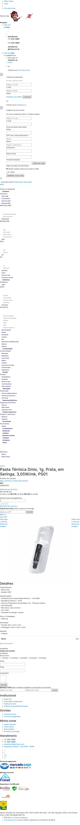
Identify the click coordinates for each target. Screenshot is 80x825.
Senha (8, 93)
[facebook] (4, 753)
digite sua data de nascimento (17, 166)
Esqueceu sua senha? (14, 97)
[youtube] (5, 755)
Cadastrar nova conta (15, 175)
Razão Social (11, 154)
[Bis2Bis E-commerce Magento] (16, 817)
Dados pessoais (10, 724)
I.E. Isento (11, 172)
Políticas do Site (10, 704)
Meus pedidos (9, 729)
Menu (2, 184)
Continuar (27, 97)
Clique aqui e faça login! (23, 182)
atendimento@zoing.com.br (14, 744)
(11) (10, 742)
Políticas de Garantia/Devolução (16, 706)
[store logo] (26, 16)
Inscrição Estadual (13, 160)
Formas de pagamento (12, 716)
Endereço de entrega (11, 731)
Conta (2, 466)
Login (6, 3)
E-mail (8, 87)
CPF (7, 135)
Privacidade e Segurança (13, 701)
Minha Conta (8, 1)
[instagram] (5, 750)
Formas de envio (10, 714)
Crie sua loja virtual (11, 820)
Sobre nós (7, 699)
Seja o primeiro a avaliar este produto (14, 481)
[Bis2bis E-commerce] (5, 788)
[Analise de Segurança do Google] (20, 788)
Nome (8, 141)
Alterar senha (9, 727)
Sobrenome (10, 148)
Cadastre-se (21, 105)
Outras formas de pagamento (11, 498)
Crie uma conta (9, 8)
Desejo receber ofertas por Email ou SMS (23, 169)
